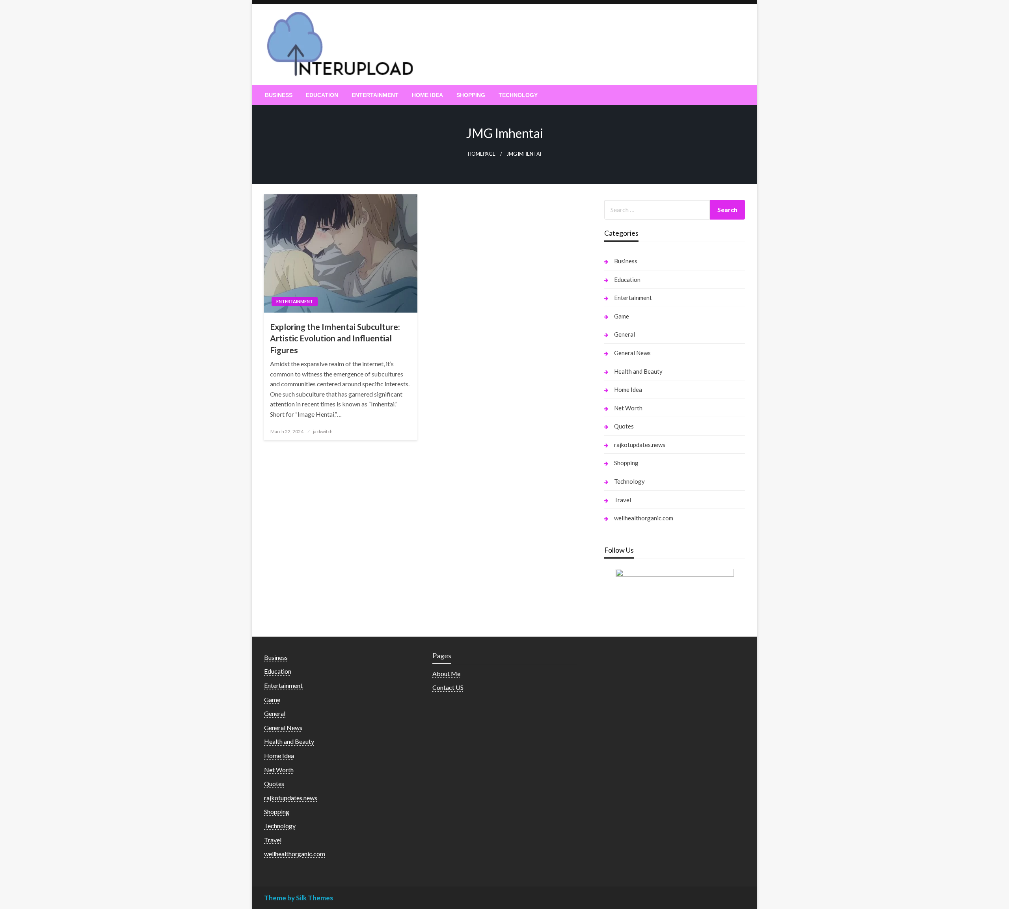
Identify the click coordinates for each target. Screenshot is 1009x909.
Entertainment (375, 95)
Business (278, 95)
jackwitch (323, 431)
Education (322, 95)
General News (632, 352)
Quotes (624, 426)
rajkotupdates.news (639, 444)
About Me (446, 673)
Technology (518, 95)
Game (621, 316)
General (624, 334)
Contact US (448, 687)
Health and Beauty (638, 371)
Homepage (481, 154)
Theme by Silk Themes (298, 898)
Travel (622, 499)
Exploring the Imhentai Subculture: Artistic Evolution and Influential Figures (335, 338)
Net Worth (628, 408)
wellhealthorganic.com (643, 518)
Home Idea (427, 95)
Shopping (470, 95)
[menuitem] (278, 95)
